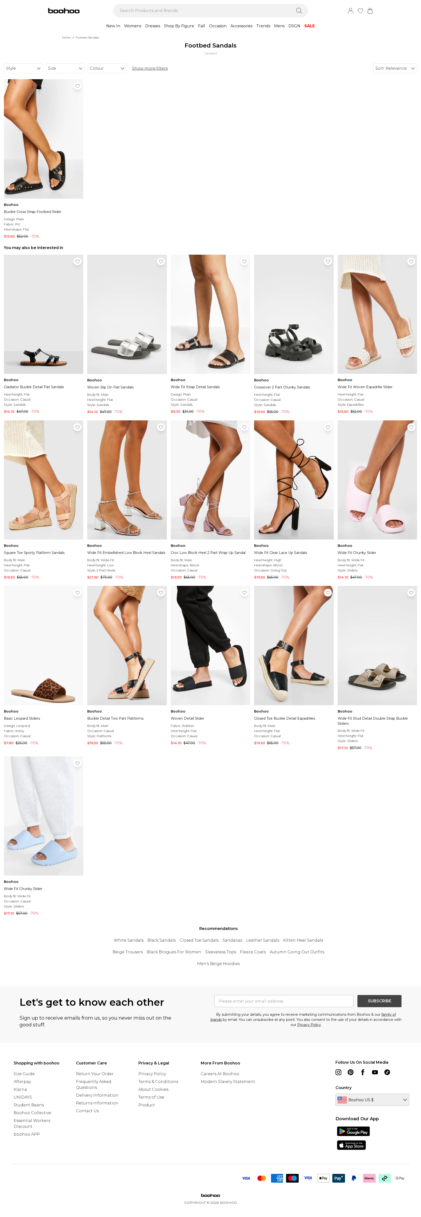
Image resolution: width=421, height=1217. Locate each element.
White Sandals (129, 940)
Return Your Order (95, 1074)
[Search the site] (299, 11)
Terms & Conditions (158, 1081)
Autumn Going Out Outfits (297, 952)
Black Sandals (161, 940)
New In (113, 26)
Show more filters (150, 68)
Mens (279, 26)
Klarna (20, 1089)
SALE (309, 26)
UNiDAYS (23, 1097)
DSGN (294, 26)
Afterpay (22, 1081)
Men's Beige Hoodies (218, 963)
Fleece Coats (253, 952)
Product (146, 1105)
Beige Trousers (128, 952)
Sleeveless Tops (220, 952)
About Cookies (153, 1089)
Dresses (152, 26)
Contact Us (87, 1111)
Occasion (218, 26)
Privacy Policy (309, 1025)
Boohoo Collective (32, 1113)
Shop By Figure (179, 26)
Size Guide (24, 1074)
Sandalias (232, 940)
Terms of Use (151, 1097)
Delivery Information (97, 1095)
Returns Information (97, 1103)
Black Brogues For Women (174, 952)
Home (66, 37)
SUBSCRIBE (379, 1001)
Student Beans (29, 1105)
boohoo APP (27, 1134)
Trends (263, 26)
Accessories (241, 26)
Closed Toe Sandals (199, 940)
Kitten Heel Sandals (303, 940)
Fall (201, 26)
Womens (132, 26)
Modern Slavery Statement (228, 1081)
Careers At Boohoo (220, 1074)
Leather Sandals (262, 940)
